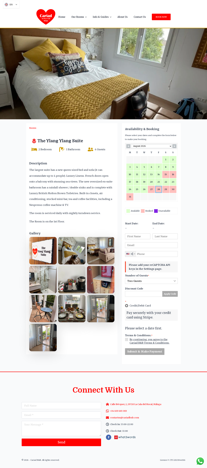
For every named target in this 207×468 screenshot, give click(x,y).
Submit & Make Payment (144, 351)
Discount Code (134, 288)
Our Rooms (77, 16)
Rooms (32, 128)
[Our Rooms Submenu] (87, 17)
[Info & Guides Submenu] (111, 17)
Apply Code (170, 294)
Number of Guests (137, 275)
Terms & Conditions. (138, 335)
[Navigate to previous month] (128, 146)
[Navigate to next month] (174, 146)
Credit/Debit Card (140, 305)
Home (61, 16)
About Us (122, 16)
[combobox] (130, 254)
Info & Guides (101, 16)
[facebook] (108, 437)
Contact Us (140, 16)
